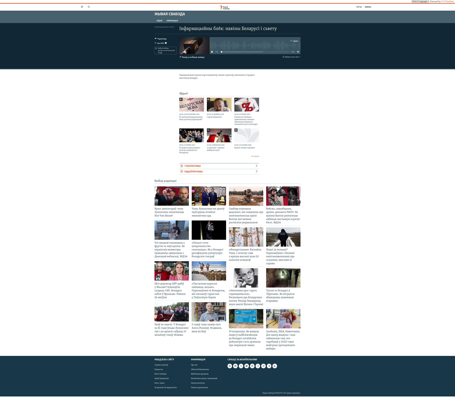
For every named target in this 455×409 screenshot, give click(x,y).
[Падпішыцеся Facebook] (235, 366)
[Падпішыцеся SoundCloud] (258, 366)
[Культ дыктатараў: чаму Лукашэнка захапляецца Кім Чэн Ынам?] (172, 196)
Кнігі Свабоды (160, 374)
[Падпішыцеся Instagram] (263, 366)
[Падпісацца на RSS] (274, 366)
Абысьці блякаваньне (200, 370)
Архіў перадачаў (162, 379)
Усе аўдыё (255, 156)
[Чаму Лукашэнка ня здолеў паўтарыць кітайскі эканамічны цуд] (209, 196)
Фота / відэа (159, 383)
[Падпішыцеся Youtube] (246, 366)
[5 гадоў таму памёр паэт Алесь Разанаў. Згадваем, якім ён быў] (209, 311)
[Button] (160, 39)
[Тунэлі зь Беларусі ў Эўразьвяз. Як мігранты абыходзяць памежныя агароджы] (283, 278)
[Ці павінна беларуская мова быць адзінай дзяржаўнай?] (191, 105)
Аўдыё (159, 21)
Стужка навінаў (161, 365)
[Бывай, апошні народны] (246, 135)
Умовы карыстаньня (199, 388)
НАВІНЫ (368, 7)
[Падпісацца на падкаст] (252, 366)
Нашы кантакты (198, 383)
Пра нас (194, 365)
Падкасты (159, 370)
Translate (449, 2)
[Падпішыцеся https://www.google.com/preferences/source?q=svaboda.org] (230, 366)
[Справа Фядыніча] (219, 105)
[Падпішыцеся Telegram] (269, 366)
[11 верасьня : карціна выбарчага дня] (219, 135)
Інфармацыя (172, 21)
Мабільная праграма (200, 374)
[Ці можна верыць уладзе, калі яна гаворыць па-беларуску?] (191, 135)
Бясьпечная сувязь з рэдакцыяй (204, 379)
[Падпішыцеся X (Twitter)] (241, 366)
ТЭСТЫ (359, 7)
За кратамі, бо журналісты (166, 388)
